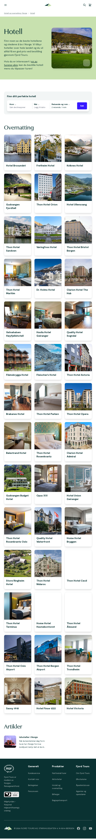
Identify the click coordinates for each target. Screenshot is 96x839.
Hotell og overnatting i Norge (15, 13)
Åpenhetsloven (83, 785)
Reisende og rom (60, 104)
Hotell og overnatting (57, 786)
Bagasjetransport (59, 800)
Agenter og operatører (81, 792)
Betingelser (33, 785)
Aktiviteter (57, 779)
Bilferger (56, 794)
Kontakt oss (33, 779)
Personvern (33, 791)
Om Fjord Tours (83, 773)
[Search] (84, 5)
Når (35, 104)
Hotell (32, 13)
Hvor (12, 104)
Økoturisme (81, 779)
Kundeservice (34, 773)
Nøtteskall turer (59, 773)
